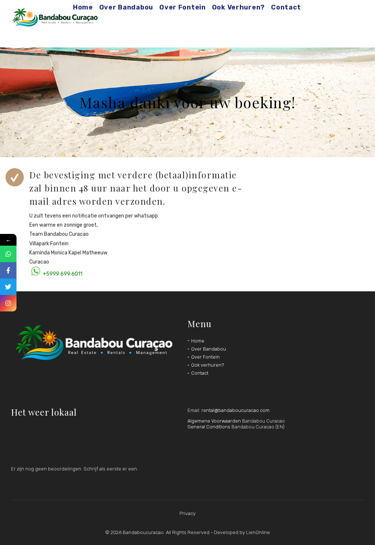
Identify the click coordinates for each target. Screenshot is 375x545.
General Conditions (209, 426)
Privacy (187, 513)
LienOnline (258, 532)
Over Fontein (205, 357)
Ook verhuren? (207, 365)
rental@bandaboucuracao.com (235, 410)
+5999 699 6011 (62, 274)
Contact (199, 373)
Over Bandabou (208, 349)
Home (197, 341)
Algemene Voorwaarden (214, 421)
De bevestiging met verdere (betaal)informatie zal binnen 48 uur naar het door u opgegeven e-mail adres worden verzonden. (135, 188)
